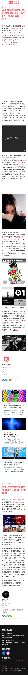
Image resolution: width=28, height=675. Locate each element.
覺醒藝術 (5, 612)
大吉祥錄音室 (12, 609)
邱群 (15, 377)
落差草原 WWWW (13, 320)
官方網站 (15, 502)
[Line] (8, 380)
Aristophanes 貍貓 (16, 28)
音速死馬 (5, 374)
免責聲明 (4, 666)
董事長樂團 (5, 609)
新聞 (10, 7)
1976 (17, 160)
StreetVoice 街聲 (6, 661)
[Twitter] (6, 380)
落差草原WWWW (12, 374)
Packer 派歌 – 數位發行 (18, 661)
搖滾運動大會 (20, 609)
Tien (11, 377)
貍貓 (18, 374)
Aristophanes (5, 377)
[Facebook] (3, 380)
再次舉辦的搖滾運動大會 (17, 500)
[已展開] (3, 2)
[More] (11, 380)
